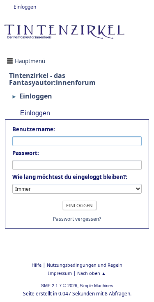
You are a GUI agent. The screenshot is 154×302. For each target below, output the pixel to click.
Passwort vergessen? (77, 218)
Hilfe (36, 265)
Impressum (60, 273)
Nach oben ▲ (91, 273)
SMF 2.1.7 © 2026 (59, 285)
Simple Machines (96, 285)
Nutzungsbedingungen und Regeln (84, 265)
